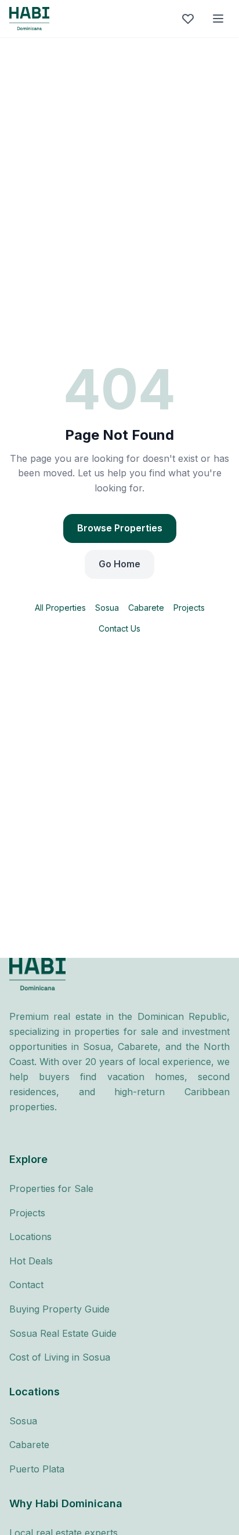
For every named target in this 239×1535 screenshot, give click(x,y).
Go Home (119, 564)
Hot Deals (31, 1261)
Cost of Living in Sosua (59, 1357)
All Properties (60, 607)
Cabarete (146, 607)
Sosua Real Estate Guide (63, 1333)
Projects (189, 607)
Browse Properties (119, 528)
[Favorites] (188, 18)
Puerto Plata (36, 1469)
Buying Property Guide (59, 1309)
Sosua (107, 607)
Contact (26, 1284)
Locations (30, 1236)
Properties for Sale (51, 1188)
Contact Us (119, 628)
